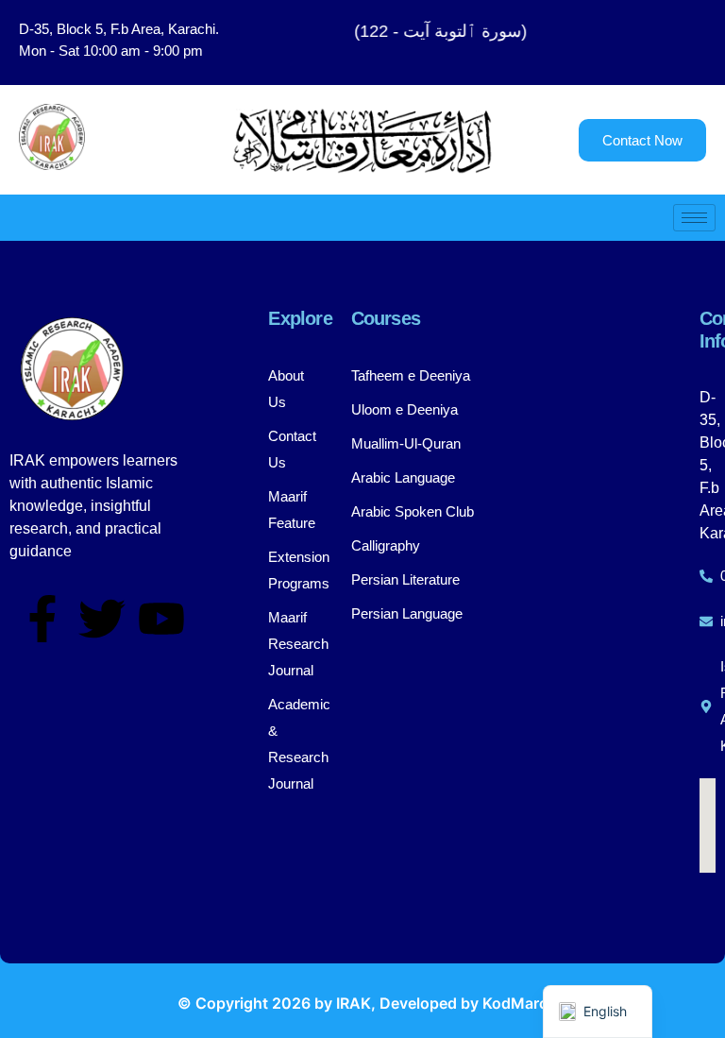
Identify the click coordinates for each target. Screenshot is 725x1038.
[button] (648, 42)
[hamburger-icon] (694, 217)
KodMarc (515, 1003)
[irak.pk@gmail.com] (708, 621)
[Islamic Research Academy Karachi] (708, 706)
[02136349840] (708, 576)
